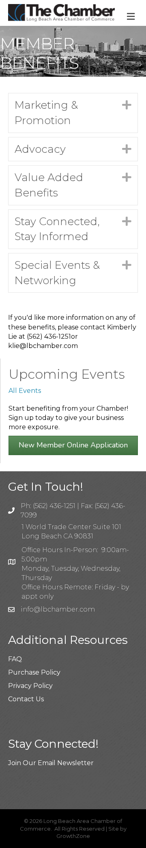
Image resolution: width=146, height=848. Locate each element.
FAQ (15, 659)
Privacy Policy (30, 686)
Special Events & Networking (57, 273)
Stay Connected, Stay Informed (57, 229)
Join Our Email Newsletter (51, 763)
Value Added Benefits (49, 185)
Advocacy (40, 149)
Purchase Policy (34, 672)
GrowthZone (73, 836)
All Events (25, 390)
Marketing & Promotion (46, 113)
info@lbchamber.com (58, 609)
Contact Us (26, 699)
